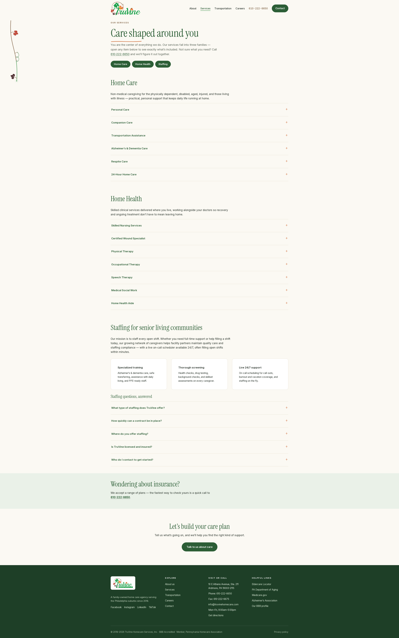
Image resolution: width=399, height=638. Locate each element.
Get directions (216, 615)
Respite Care (119, 161)
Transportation (222, 8)
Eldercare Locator (261, 584)
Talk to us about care (200, 546)
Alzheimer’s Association (264, 600)
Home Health (142, 64)
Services (205, 8)
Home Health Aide (122, 303)
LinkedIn (141, 607)
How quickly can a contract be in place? (136, 420)
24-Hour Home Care (124, 174)
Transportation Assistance (128, 135)
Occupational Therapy (125, 264)
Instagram (129, 607)
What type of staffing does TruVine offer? (138, 407)
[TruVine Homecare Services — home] (125, 8)
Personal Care (120, 109)
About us (170, 584)
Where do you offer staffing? (129, 433)
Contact (280, 8)
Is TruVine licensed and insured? (131, 446)
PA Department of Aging (265, 589)
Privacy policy (281, 632)
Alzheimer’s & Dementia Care (129, 148)
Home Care (120, 64)
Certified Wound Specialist (128, 238)
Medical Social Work (124, 290)
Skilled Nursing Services (126, 225)
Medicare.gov (259, 595)
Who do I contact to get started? (132, 459)
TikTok (152, 607)
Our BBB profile (260, 606)
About (192, 8)
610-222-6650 (258, 8)
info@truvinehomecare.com (223, 604)
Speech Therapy (121, 277)
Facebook (116, 607)
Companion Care (121, 122)
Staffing (163, 64)
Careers (240, 8)
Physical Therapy (122, 251)
